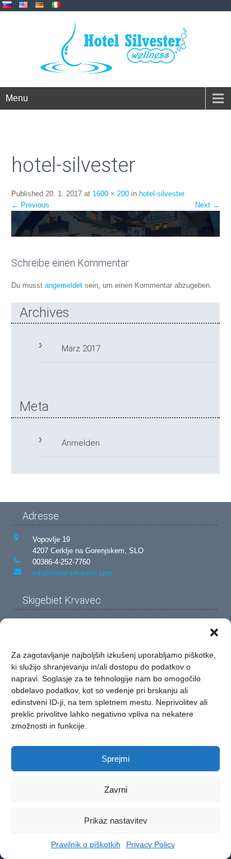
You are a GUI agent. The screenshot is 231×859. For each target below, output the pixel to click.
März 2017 (81, 348)
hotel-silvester (161, 193)
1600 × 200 (111, 193)
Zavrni (115, 789)
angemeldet (63, 285)
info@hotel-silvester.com (73, 573)
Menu (17, 98)
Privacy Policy (150, 844)
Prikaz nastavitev (115, 820)
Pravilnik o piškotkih (86, 844)
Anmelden (81, 443)
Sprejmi (115, 758)
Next (207, 205)
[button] (214, 632)
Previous (30, 205)
